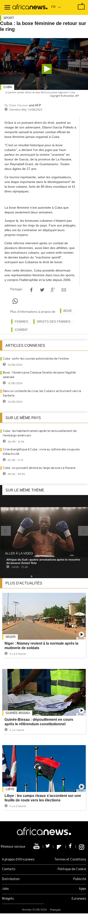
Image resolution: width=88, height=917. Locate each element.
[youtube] (37, 846)
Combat (21, 329)
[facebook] (71, 846)
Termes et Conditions (70, 859)
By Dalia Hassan (16, 105)
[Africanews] (29, 7)
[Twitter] (48, 846)
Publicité (79, 879)
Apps (82, 889)
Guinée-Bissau (18, 713)
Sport (8, 18)
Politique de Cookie (72, 869)
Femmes (21, 321)
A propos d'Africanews (18, 859)
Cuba (7, 87)
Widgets (8, 899)
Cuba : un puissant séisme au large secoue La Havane (39, 468)
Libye (10, 789)
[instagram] (81, 846)
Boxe (67, 311)
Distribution (11, 879)
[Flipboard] (59, 846)
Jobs (5, 889)
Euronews (79, 899)
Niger (11, 637)
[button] (47, 69)
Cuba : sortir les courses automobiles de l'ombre (36, 358)
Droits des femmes (53, 321)
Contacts (8, 869)
